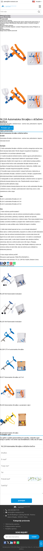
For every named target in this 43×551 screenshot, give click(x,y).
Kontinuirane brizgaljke (6, 22)
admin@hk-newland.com (11, 1)
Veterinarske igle (29, 22)
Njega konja (3, 30)
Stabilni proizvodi (12, 30)
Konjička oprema (5, 29)
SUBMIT (34, 537)
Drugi (35, 23)
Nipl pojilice (20, 23)
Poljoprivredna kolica (27, 27)
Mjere (7, 23)
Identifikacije (13, 23)
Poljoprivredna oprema (6, 25)
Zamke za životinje (5, 27)
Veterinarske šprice (18, 22)
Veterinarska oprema (6, 20)
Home (1, 17)
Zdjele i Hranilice (29, 23)
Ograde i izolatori (16, 27)
